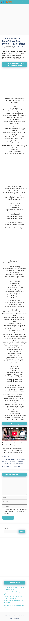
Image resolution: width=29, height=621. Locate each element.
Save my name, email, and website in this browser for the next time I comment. (15, 511)
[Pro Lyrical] (6, 2)
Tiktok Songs (8, 457)
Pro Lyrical (16, 618)
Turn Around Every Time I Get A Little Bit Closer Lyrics (13, 597)
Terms (16, 616)
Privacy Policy (9, 616)
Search (6, 528)
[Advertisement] (14, 20)
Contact (21, 616)
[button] (23, 2)
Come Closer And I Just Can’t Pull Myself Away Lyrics (14, 588)
